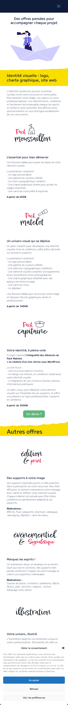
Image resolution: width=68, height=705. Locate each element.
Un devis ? (34, 414)
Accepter (34, 680)
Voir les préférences (34, 697)
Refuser (34, 688)
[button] (63, 648)
